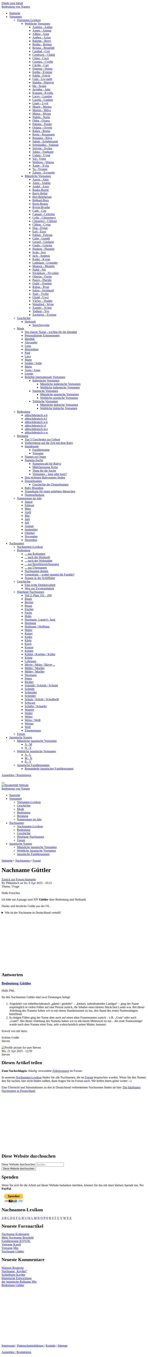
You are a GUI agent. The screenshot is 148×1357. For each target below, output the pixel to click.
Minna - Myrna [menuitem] (41, 113)
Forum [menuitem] (21, 734)
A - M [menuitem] (28, 744)
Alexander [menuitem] (31, 342)
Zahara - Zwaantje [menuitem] (43, 172)
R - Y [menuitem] (28, 761)
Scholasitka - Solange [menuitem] (45, 144)
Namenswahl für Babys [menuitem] (46, 463)
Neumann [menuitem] (31, 675)
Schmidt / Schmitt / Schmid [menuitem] (41, 685)
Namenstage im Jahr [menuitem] (29, 498)
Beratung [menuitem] (22, 436)
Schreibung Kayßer (13, 1274)
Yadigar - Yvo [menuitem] (40, 311)
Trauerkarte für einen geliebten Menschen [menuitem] (50, 491)
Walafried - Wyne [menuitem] (43, 304)
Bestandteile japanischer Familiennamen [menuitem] (49, 768)
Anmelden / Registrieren (16, 775)
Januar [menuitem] (29, 501)
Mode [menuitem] (20, 328)
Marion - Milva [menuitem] (41, 110)
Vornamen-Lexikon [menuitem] (29, 20)
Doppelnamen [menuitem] (33, 481)
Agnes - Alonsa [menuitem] (41, 30)
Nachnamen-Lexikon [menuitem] (30, 546)
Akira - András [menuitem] (41, 183)
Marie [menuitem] (28, 359)
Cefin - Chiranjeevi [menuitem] (44, 217)
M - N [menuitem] (28, 758)
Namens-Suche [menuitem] (34, 460)
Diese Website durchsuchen (18, 1164)
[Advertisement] (74, 941)
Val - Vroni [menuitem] (39, 158)
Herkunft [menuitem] (30, 321)
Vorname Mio (10, 1248)
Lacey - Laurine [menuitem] (42, 96)
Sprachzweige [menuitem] (41, 325)
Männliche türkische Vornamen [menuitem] (59, 404)
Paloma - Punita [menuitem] (42, 124)
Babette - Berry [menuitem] (41, 41)
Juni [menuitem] (27, 519)
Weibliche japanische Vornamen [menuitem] (36, 751)
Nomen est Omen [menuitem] (35, 456)
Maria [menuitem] (28, 366)
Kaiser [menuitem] (29, 633)
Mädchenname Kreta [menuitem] (45, 467)
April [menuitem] (28, 512)
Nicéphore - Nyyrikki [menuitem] (45, 273)
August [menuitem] (29, 526)
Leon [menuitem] (28, 345)
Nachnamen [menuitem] (16, 543)
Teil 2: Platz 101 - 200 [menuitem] (38, 595)
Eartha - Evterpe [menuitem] (42, 72)
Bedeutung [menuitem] (23, 411)
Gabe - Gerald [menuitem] (41, 238)
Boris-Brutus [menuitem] (40, 203)
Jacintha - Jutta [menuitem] (41, 89)
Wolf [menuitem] (28, 727)
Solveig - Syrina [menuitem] (42, 148)
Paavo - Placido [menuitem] (41, 280)
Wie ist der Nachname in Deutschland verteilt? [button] (33, 912)
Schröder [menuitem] (30, 695)
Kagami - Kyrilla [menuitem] (42, 93)
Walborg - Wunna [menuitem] (43, 162)
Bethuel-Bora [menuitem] (40, 200)
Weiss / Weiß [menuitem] (32, 720)
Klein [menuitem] (28, 640)
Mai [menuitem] (27, 515)
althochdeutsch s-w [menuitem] (36, 432)
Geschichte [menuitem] (23, 318)
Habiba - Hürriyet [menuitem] (43, 82)
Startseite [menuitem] (14, 13)
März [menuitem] (28, 508)
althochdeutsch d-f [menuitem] (36, 418)
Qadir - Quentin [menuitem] (42, 283)
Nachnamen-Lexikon (29, 1077)
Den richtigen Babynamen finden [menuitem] (45, 477)
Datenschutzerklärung (30, 1345)
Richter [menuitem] (29, 682)
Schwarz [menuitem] (30, 702)
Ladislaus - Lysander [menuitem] (45, 262)
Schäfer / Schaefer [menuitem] (36, 706)
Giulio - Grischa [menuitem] (42, 245)
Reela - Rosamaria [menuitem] (43, 134)
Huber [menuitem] (28, 630)
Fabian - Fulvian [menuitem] (42, 235)
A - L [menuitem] (28, 754)
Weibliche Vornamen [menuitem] (37, 23)
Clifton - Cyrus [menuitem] (41, 224)
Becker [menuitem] (29, 602)
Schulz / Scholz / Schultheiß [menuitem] (42, 699)
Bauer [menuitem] (28, 598)
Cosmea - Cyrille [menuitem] (42, 61)
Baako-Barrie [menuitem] (40, 190)
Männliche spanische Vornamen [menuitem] (59, 394)
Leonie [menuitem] (29, 373)
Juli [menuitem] (27, 522)
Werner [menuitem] (29, 723)
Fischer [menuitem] (29, 609)
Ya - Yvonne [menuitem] (39, 169)
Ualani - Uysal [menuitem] (41, 155)
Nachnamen (23, 860)
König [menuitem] (28, 657)
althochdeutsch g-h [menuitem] (36, 422)
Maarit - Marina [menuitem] (41, 106)
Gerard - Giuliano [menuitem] (43, 242)
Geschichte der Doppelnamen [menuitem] (50, 484)
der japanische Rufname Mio (19, 1281)
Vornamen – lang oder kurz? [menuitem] (49, 474)
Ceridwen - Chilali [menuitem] (43, 54)
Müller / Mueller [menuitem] (35, 671)
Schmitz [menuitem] (29, 689)
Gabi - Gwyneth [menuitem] (42, 79)
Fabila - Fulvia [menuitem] (41, 75)
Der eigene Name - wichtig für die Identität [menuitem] (51, 332)
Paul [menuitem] (27, 352)
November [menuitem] (31, 536)
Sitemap (62, 1345)
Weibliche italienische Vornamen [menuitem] (60, 387)
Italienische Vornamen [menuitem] (45, 380)
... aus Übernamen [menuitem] (36, 567)
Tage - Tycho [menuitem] (40, 294)
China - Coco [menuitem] (40, 58)
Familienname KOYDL (16, 1241)
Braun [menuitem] (28, 605)
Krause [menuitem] (29, 647)
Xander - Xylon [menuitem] (42, 307)
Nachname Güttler (13, 1251)
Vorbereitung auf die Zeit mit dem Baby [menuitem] (49, 443)
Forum (37, 860)
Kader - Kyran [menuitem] (41, 259)
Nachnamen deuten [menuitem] (36, 571)
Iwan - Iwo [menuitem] (39, 252)
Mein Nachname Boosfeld (18, 1237)
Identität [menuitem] (29, 339)
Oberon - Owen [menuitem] (42, 276)
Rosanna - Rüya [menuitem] (42, 138)
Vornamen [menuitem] (15, 16)
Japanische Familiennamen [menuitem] (33, 765)
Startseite (7, 860)
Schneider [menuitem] (31, 692)
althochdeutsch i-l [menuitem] (35, 425)
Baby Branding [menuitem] (34, 488)
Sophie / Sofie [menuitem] (33, 363)
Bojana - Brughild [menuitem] (43, 47)
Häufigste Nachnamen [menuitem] (30, 592)
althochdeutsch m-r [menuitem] (36, 429)
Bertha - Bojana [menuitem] (42, 44)
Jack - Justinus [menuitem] (41, 255)
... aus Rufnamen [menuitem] (35, 553)
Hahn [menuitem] (28, 616)
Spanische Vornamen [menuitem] (45, 391)
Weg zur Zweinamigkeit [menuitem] (39, 588)
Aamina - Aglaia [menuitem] (42, 27)
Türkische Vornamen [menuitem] (45, 401)
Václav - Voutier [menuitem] (42, 300)
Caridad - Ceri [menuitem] (41, 51)
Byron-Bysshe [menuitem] (41, 207)
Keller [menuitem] (28, 637)
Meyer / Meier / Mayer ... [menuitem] (40, 664)
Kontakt (51, 1345)
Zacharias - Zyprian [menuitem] (44, 314)
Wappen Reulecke (13, 1267)
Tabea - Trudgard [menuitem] (42, 151)
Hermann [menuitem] (30, 623)
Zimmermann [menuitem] (33, 730)
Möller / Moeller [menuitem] (35, 668)
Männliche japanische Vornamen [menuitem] (37, 741)
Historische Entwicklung (17, 1278)
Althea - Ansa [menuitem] (40, 34)
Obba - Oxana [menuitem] (41, 120)
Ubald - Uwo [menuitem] (40, 297)
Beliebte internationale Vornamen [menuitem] (45, 377)
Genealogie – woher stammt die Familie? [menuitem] (49, 574)
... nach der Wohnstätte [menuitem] (38, 560)
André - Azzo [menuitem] (40, 186)
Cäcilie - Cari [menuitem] (40, 65)
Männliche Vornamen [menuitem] (38, 176)
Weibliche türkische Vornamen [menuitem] (58, 408)
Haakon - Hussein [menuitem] (43, 248)
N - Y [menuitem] (28, 747)
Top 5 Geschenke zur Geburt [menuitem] (42, 439)
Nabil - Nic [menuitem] (39, 269)
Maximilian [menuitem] (32, 349)
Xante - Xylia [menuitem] (40, 165)
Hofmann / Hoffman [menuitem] (37, 626)
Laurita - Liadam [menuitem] (42, 99)
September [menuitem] (31, 529)
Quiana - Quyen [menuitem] (42, 127)
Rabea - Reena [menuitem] (41, 131)
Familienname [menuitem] (41, 449)
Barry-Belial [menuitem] (39, 193)
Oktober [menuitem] (30, 533)
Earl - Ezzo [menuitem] (39, 231)
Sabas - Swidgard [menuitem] (43, 290)
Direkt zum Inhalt (12, 3)
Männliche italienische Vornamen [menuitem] (60, 384)
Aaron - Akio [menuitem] (40, 179)
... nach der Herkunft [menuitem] (37, 557)
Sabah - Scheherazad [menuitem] (45, 141)
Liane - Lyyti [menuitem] (40, 103)
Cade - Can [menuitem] (39, 210)
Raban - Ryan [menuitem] (40, 287)
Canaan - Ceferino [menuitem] (43, 214)
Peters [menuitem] (28, 678)
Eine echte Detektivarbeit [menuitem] (40, 585)
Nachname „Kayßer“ (14, 1271)
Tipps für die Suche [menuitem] (44, 470)
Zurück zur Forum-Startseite (19, 879)
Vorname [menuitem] (37, 453)
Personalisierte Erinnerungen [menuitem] (42, 335)
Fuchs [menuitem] (28, 612)
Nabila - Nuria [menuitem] (41, 117)
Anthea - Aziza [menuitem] (41, 37)
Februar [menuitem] (29, 505)
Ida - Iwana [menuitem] (39, 86)
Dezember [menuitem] (31, 540)
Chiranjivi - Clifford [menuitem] (44, 221)
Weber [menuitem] (29, 716)
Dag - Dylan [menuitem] (40, 228)
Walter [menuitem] (29, 713)
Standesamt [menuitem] (32, 446)
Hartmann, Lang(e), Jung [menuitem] (40, 619)
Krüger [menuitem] (29, 650)
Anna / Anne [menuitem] (32, 370)
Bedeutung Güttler (16, 983)
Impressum (8, 1345)
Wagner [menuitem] (29, 709)
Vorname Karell (11, 1244)
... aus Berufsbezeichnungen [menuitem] (42, 564)
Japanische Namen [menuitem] (20, 737)
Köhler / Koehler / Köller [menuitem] (40, 654)
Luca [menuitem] (28, 356)
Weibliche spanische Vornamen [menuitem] (59, 397)
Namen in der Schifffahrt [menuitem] (40, 578)
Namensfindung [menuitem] (34, 494)
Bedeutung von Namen (16, 6)
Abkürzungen (60, 1070)
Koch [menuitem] (28, 643)
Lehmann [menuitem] (30, 661)
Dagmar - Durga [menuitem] (42, 68)
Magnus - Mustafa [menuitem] (43, 266)
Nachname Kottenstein (15, 1234)
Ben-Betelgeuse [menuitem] (42, 196)
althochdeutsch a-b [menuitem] (36, 415)
